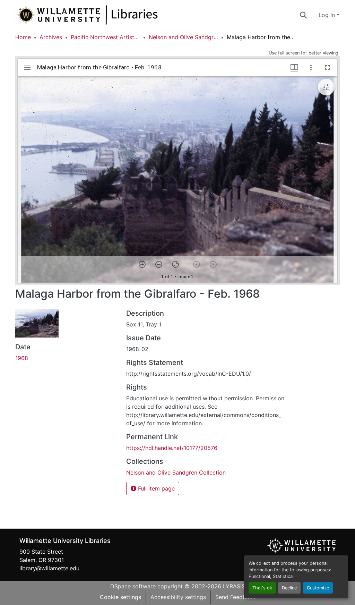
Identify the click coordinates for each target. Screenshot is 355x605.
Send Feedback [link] (235, 597)
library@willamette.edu (49, 568)
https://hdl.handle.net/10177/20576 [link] (171, 447)
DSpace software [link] (133, 586)
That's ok (262, 587)
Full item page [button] (155, 488)
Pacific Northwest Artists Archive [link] (105, 37)
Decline (289, 587)
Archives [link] (51, 37)
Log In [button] (328, 14)
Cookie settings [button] (120, 597)
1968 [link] (21, 358)
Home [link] (23, 37)
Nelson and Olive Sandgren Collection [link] (183, 37)
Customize (318, 587)
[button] (109, 15)
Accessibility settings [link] (178, 597)
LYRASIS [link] (234, 586)
